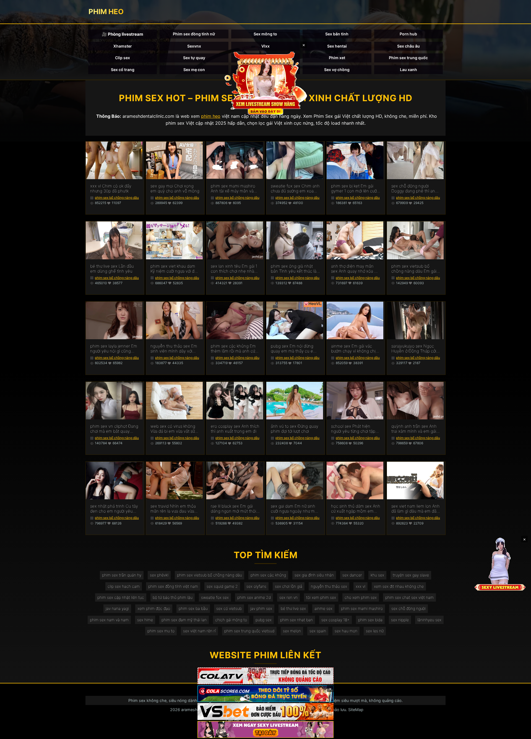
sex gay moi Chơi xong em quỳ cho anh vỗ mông (174, 189)
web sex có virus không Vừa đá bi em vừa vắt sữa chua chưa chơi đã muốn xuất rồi (173, 429)
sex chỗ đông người (408, 608)
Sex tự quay (194, 57)
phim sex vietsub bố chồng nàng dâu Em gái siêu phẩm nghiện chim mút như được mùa (413, 269)
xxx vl (360, 586)
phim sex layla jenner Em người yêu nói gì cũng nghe (113, 349)
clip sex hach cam (124, 586)
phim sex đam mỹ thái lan (184, 619)
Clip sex (122, 57)
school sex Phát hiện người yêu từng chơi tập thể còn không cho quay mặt (354, 429)
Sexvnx (194, 46)
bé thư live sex (293, 608)
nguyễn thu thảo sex (329, 586)
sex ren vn (288, 597)
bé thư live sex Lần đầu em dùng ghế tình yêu (112, 269)
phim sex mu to (161, 630)
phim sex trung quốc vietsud (249, 630)
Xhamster (122, 46)
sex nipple (400, 619)
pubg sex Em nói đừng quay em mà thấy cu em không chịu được (294, 349)
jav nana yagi (117, 608)
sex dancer (352, 575)
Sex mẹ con (194, 69)
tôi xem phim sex (321, 597)
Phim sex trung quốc (408, 57)
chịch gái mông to (231, 619)
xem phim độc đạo (153, 608)
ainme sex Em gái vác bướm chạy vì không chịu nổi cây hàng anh (354, 349)
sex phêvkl (159, 575)
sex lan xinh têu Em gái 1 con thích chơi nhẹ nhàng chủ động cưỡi (235, 269)
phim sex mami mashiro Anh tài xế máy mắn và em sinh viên (233, 189)
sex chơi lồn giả (288, 586)
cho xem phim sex (361, 597)
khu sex (377, 575)
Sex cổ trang (122, 69)
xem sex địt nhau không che (399, 586)
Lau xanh (408, 69)
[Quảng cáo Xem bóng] (265, 675)
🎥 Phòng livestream (122, 34)
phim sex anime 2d (254, 597)
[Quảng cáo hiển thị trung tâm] (265, 82)
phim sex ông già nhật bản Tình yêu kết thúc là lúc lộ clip (293, 269)
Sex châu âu (408, 46)
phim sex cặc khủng (268, 575)
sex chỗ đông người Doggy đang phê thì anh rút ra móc (414, 189)
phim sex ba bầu (193, 608)
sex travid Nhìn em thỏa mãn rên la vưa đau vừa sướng (173, 509)
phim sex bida (370, 619)
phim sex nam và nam (109, 619)
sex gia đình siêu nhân (314, 575)
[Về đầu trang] (518, 732)
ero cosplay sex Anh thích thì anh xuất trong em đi (235, 429)
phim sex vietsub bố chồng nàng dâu (209, 575)
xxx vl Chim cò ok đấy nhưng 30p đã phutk (110, 189)
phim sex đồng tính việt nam (173, 586)
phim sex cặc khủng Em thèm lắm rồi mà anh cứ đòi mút (233, 349)
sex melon (292, 630)
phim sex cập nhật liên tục (120, 597)
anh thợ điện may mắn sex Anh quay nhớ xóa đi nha (354, 269)
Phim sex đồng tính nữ (194, 34)
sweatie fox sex (215, 597)
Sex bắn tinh (336, 34)
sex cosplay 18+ (335, 619)
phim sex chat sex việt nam (409, 597)
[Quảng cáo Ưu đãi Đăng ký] (265, 693)
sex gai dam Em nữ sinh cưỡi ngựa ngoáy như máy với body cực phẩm (295, 509)
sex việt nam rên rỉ (199, 630)
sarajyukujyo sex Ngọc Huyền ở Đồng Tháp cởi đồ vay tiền (413, 349)
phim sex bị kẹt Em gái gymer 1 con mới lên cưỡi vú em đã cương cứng (354, 189)
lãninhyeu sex (429, 619)
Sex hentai (337, 46)
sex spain (317, 630)
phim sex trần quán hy (121, 575)
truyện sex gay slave (411, 575)
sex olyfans (256, 586)
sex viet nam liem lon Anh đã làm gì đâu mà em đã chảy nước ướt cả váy (415, 509)
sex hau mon (346, 630)
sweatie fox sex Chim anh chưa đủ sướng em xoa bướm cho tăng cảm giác (295, 189)
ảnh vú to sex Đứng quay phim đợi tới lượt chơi (294, 429)
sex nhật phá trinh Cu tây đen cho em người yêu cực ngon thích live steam (114, 509)
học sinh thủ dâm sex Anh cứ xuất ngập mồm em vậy (355, 509)
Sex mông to (265, 34)
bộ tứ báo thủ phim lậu (172, 597)
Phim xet (337, 57)
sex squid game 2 (222, 586)
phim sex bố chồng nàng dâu (117, 197)
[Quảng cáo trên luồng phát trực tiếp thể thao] (265, 729)
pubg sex (264, 619)
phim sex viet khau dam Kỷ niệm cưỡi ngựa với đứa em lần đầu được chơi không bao (174, 269)
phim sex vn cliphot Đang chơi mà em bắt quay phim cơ (114, 429)
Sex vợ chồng (337, 69)
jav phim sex (261, 608)
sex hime (145, 619)
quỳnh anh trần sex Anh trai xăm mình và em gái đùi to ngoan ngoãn (414, 429)
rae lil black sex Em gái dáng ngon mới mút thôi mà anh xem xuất (233, 509)
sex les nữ (375, 630)
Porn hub (408, 34)
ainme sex (323, 608)
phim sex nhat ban (296, 619)
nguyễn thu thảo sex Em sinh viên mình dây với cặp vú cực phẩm (173, 349)
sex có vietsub (229, 608)
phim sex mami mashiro (362, 608)
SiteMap (355, 709)
